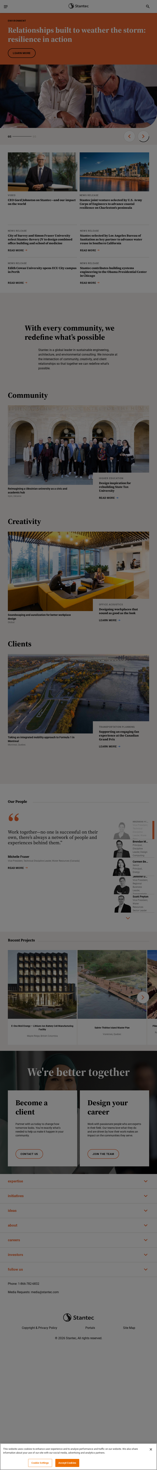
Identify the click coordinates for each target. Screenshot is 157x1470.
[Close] (151, 1449)
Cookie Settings (40, 1462)
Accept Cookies (67, 1462)
